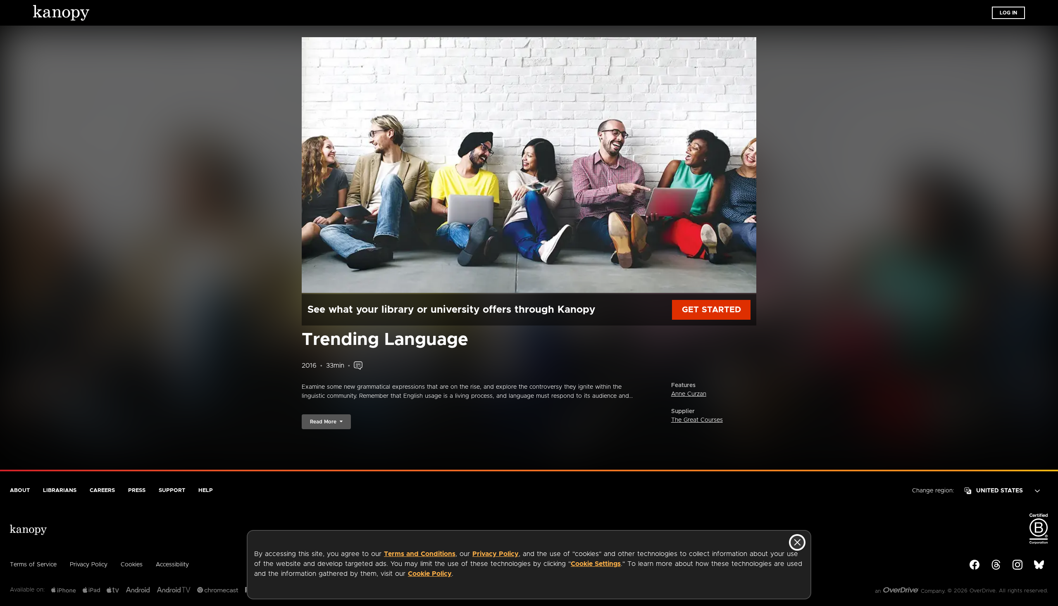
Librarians (59, 490)
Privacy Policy (495, 554)
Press (136, 490)
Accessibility (172, 565)
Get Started (711, 310)
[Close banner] (797, 542)
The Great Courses (697, 420)
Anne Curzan (688, 394)
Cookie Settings (596, 564)
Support (172, 490)
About (20, 490)
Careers (102, 490)
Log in (1008, 12)
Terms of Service (33, 565)
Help (205, 490)
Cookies (132, 565)
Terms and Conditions (419, 554)
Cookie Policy (430, 573)
